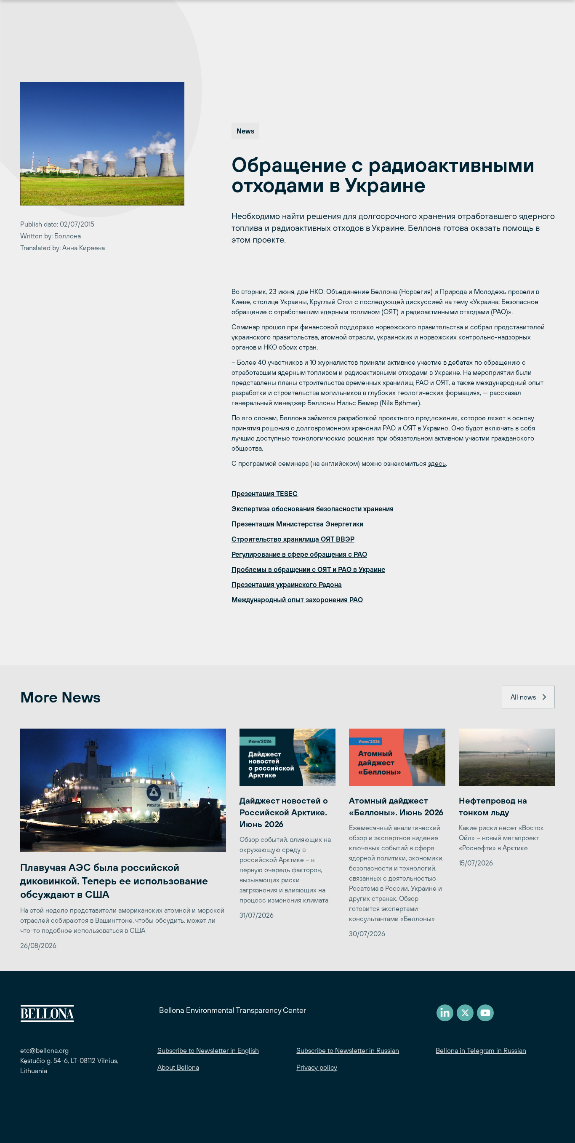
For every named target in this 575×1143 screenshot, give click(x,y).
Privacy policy (316, 1067)
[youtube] (485, 1012)
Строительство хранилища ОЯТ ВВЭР (293, 539)
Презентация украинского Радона (287, 584)
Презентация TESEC (265, 493)
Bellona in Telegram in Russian (481, 1050)
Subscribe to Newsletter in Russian (347, 1050)
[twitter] (465, 1012)
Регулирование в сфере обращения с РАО (299, 554)
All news (523, 697)
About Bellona (178, 1067)
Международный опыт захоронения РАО (297, 600)
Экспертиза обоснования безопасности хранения (313, 509)
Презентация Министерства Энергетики (297, 524)
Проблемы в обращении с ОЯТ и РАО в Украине (308, 569)
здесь (437, 463)
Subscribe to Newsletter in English (208, 1050)
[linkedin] (445, 1012)
